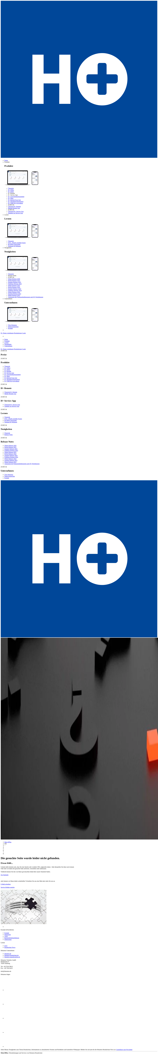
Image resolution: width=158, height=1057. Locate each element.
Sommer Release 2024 (14, 289)
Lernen (6, 342)
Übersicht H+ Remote (14, 206)
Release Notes (8, 434)
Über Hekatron (12, 325)
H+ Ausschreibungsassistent (16, 196)
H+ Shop (10, 198)
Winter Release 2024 (14, 292)
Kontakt (10, 328)
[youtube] (18, 1032)
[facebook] (18, 990)
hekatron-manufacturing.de (12, 957)
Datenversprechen (13, 326)
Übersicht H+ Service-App (16, 211)
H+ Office (11, 190)
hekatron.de (7, 953)
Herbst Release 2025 (14, 280)
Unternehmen (8, 346)
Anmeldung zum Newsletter (124, 1049)
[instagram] (18, 1046)
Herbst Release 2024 (14, 287)
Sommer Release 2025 (14, 282)
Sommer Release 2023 (14, 294)
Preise (6, 160)
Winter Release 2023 (14, 295)
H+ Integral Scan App (14, 200)
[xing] (18, 1018)
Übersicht (11, 188)
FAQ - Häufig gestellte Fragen (17, 243)
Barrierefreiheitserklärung (11, 938)
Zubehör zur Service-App (15, 213)
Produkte (7, 341)
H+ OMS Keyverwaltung (15, 203)
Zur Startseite (4, 875)
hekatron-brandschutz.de (11, 955)
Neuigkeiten (7, 344)
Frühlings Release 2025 (15, 284)
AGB (6, 936)
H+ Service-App (9, 373)
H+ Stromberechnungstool (15, 201)
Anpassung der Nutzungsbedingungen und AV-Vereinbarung (25, 297)
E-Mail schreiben (6, 884)
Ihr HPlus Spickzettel (14, 244)
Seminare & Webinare (14, 246)
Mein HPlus (7, 842)
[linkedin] (18, 1004)
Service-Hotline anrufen (8, 887)
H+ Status (11, 191)
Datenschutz (8, 939)
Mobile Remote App (14, 208)
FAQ (5, 946)
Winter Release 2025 (14, 285)
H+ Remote (7, 371)
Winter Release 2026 (14, 279)
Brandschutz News (9, 947)
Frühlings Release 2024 (15, 290)
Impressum (7, 934)
